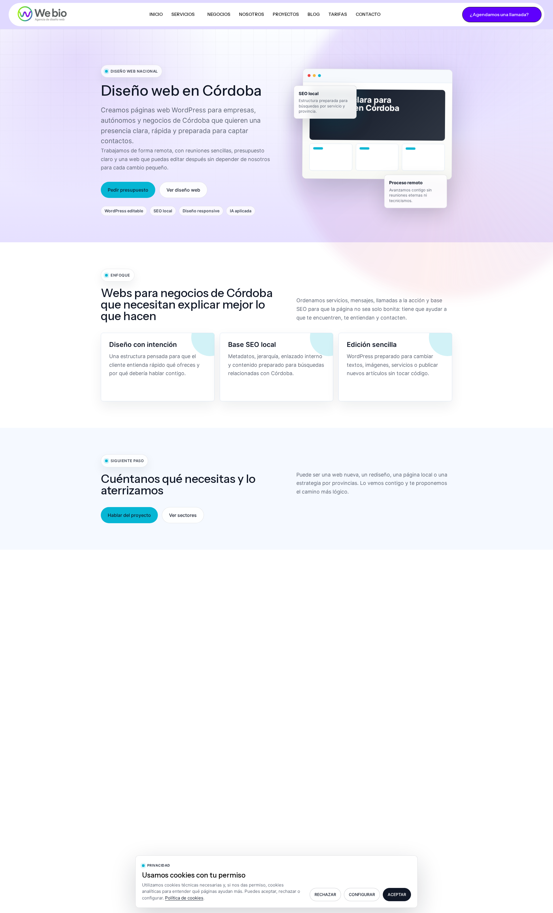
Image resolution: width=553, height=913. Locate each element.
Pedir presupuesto (128, 190)
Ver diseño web (183, 190)
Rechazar (325, 894)
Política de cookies (184, 898)
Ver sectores (183, 515)
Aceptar (397, 894)
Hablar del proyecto (129, 515)
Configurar (362, 894)
